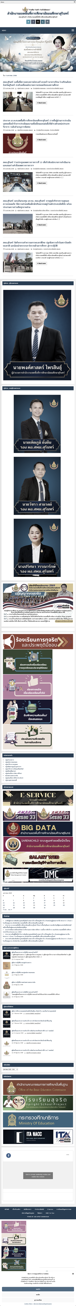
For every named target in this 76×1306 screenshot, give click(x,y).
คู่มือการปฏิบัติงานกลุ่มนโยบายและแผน (23, 972)
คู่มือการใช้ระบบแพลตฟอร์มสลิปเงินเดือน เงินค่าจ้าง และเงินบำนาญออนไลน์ (34, 1011)
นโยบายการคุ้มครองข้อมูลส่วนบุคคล (42, 1304)
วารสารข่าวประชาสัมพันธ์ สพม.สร (54, 88)
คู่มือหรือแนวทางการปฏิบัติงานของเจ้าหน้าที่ (24, 952)
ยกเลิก (38, 1294)
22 (24, 905)
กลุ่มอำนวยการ (9, 760)
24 (45, 905)
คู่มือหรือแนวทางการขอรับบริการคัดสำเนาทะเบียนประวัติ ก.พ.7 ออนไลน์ (32, 1031)
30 (34, 908)
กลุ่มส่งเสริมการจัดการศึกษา (13, 773)
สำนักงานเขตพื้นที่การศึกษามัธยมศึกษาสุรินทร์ (38, 13)
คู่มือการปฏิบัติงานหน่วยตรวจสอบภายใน (23, 982)
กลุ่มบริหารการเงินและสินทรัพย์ (14, 769)
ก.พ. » (10, 909)
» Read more (41, 103)
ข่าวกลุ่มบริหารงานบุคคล (42, 130)
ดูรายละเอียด (38, 1300)
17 (44, 903)
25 (54, 905)
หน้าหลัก (7, 1209)
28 (14, 908)
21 (13, 905)
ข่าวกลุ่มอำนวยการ (37, 249)
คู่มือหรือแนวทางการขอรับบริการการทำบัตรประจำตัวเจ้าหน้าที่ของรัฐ (32, 1021)
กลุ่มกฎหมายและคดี (11, 780)
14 (13, 903)
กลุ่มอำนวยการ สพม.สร (23, 88)
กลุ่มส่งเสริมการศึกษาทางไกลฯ (14, 778)
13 (3, 903)
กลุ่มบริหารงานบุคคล (11, 764)
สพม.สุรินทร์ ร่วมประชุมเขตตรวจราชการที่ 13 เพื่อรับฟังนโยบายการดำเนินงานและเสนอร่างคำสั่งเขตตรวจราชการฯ (36, 164)
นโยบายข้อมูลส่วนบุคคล (28, 1213)
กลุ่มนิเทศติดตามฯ (10, 771)
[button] (73, 1274)
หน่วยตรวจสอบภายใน (11, 775)
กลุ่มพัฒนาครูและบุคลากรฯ (13, 766)
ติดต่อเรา (40, 1213)
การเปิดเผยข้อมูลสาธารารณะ (64, 1209)
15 (24, 903)
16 (34, 903)
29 (24, 908)
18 (54, 903)
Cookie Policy (28, 1304)
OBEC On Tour (50, 1213)
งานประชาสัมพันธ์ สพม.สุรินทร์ (32, 1014)
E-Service (50, 1209)
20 (4, 905)
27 (4, 908)
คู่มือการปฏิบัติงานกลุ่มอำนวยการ (21, 962)
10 (44, 900)
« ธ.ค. (5, 909)
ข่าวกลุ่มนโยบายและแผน (39, 88)
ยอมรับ (38, 1289)
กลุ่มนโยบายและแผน (11, 762)
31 (44, 908)
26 (64, 905)
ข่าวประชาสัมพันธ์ (54, 130)
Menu (2, 2)
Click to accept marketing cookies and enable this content (38, 1175)
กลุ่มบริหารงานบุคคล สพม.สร (25, 130)
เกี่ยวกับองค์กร (16, 1209)
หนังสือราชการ (27, 1209)
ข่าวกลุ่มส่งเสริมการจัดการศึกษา (41, 210)
